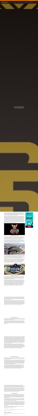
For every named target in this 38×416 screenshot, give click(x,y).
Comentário (5, 414)
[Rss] (32, 0)
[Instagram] (31, 0)
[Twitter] (30, 0)
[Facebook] (29, 0)
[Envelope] (34, 0)
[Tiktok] (33, 0)
